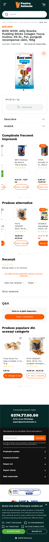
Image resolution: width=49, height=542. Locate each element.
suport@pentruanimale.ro (24, 425)
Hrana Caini (12, 40)
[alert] (24, 522)
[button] (24, 137)
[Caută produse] (7, 32)
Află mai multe (37, 518)
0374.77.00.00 (24, 418)
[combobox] (24, 32)
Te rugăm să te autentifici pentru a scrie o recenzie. (24, 293)
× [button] (46, 505)
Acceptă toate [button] (13, 531)
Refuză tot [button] (37, 531)
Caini (4, 40)
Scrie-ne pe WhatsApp (23, 422)
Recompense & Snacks (28, 40)
